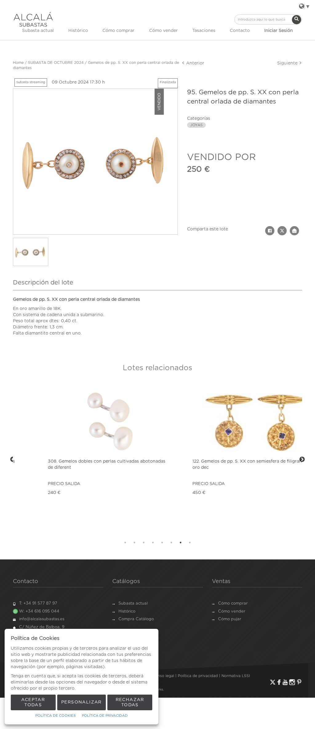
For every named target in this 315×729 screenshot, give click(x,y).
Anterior (194, 63)
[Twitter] (273, 682)
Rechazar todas (130, 702)
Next (302, 460)
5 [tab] (162, 542)
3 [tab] (144, 542)
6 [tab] (171, 542)
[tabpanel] (85, 460)
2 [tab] (134, 542)
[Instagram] (292, 682)
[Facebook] (279, 682)
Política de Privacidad (105, 715)
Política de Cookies (55, 715)
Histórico (78, 31)
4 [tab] (153, 542)
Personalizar (81, 702)
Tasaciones (203, 31)
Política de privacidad (198, 676)
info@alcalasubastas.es (41, 619)
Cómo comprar (118, 31)
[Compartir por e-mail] (294, 230)
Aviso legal (164, 676)
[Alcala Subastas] (33, 19)
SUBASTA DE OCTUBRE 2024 (56, 63)
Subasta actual (38, 31)
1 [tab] (125, 542)
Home (18, 63)
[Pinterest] (299, 682)
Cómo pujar (229, 619)
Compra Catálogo (136, 619)
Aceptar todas (33, 702)
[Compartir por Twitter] (282, 230)
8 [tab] (190, 542)
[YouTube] (285, 682)
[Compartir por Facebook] (269, 230)
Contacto (240, 31)
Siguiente (288, 63)
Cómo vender (163, 31)
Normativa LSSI (235, 676)
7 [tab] (180, 542)
